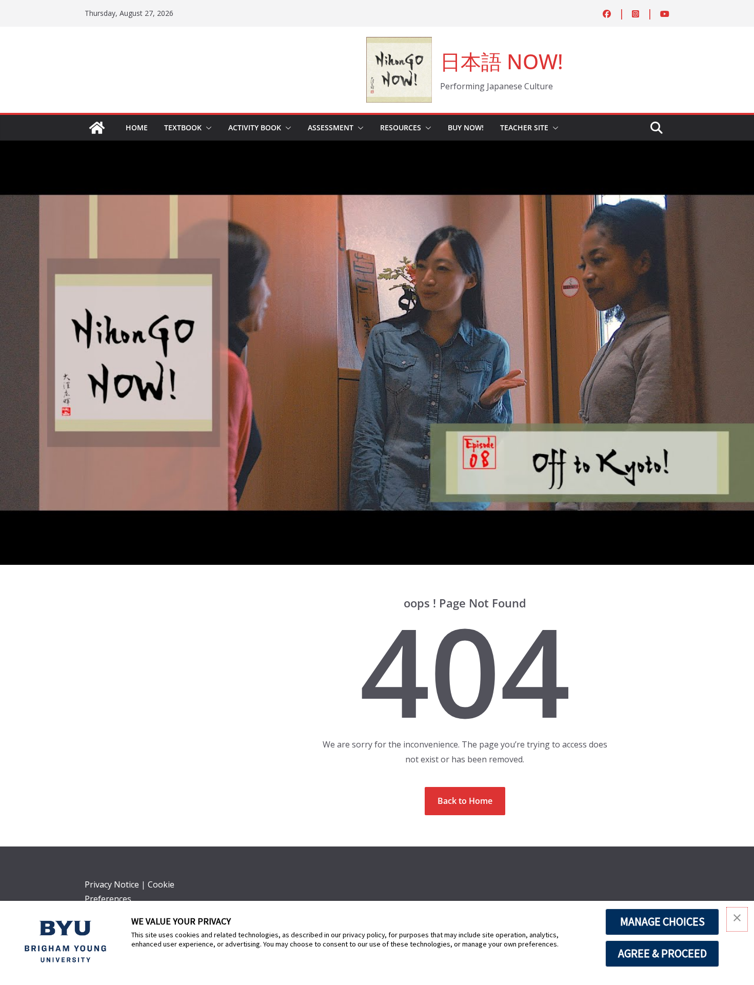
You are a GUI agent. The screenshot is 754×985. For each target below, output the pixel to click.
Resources (400, 127)
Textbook (183, 127)
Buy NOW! (466, 127)
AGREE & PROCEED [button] (662, 953)
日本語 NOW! (501, 61)
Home (137, 127)
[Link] (97, 128)
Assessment (330, 127)
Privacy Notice (112, 884)
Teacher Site (524, 127)
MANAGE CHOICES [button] (662, 921)
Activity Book (254, 127)
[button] (207, 128)
